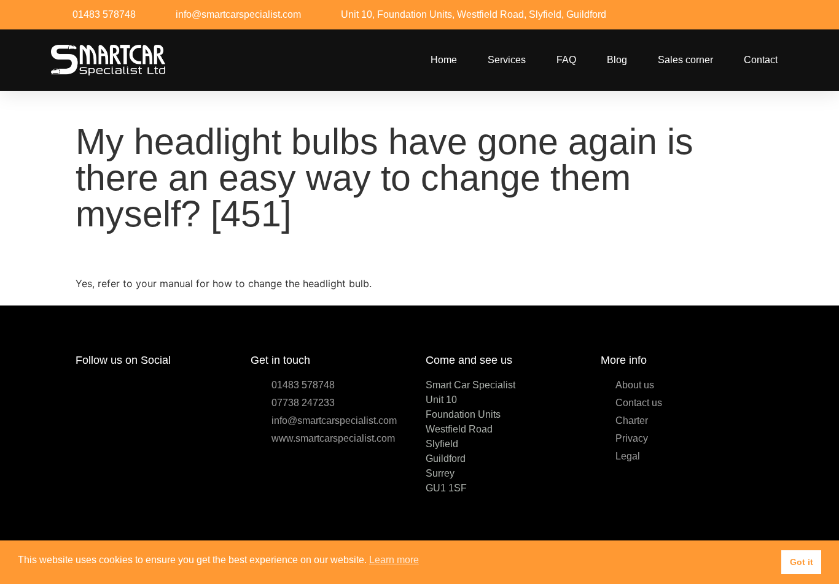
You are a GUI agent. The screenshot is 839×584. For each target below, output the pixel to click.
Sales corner (685, 60)
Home (444, 60)
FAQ (566, 60)
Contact (761, 60)
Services (507, 60)
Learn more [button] (394, 560)
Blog (617, 60)
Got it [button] (801, 562)
